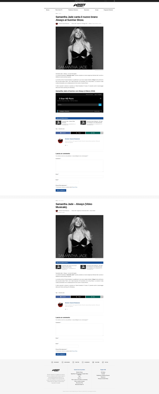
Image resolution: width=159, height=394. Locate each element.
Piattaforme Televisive (73, 9)
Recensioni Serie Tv (79, 384)
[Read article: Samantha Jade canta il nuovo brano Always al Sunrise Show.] (58, 267)
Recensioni (86, 9)
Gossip (96, 9)
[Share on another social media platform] (102, 133)
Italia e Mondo (61, 200)
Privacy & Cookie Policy (103, 378)
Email (57, 179)
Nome (57, 174)
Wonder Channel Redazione (64, 23)
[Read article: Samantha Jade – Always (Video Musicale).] (58, 123)
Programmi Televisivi (108, 9)
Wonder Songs (79, 372)
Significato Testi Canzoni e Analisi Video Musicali (79, 374)
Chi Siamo (103, 372)
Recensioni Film (79, 382)
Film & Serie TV (58, 9)
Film (79, 376)
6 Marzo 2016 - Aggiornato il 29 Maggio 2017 (79, 23)
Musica (47, 9)
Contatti (103, 373)
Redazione (103, 377)
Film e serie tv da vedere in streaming (79, 379)
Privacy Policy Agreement (61, 185)
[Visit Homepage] (79, 5)
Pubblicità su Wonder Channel (103, 375)
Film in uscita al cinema (79, 381)
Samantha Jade (61, 128)
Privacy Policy (74, 187)
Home (57, 13)
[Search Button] (114, 1)
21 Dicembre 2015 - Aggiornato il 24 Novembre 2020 (94, 124)
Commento (58, 158)
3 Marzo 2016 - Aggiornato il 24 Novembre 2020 (69, 124)
